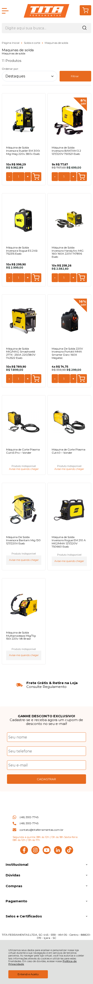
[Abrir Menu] (5, 11)
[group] (46, 685)
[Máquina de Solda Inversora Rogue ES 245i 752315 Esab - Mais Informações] (23, 220)
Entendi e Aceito (28, 974)
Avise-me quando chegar (24, 469)
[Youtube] (47, 853)
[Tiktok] (69, 853)
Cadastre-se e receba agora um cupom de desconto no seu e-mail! (46, 722)
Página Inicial (11, 42)
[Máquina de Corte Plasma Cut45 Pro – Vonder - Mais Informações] (23, 422)
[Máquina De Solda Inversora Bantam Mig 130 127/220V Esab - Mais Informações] (23, 509)
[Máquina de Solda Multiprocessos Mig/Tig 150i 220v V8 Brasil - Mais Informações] (23, 605)
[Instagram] (35, 853)
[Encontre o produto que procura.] (84, 28)
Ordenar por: (10, 68)
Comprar (36, 176)
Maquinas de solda (56, 42)
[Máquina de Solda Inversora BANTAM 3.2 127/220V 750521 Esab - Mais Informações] (69, 120)
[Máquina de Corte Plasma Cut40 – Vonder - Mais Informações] (69, 422)
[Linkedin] (58, 853)
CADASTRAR (46, 779)
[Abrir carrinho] (85, 10)
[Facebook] (24, 853)
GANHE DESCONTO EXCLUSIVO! (46, 716)
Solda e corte (32, 42)
